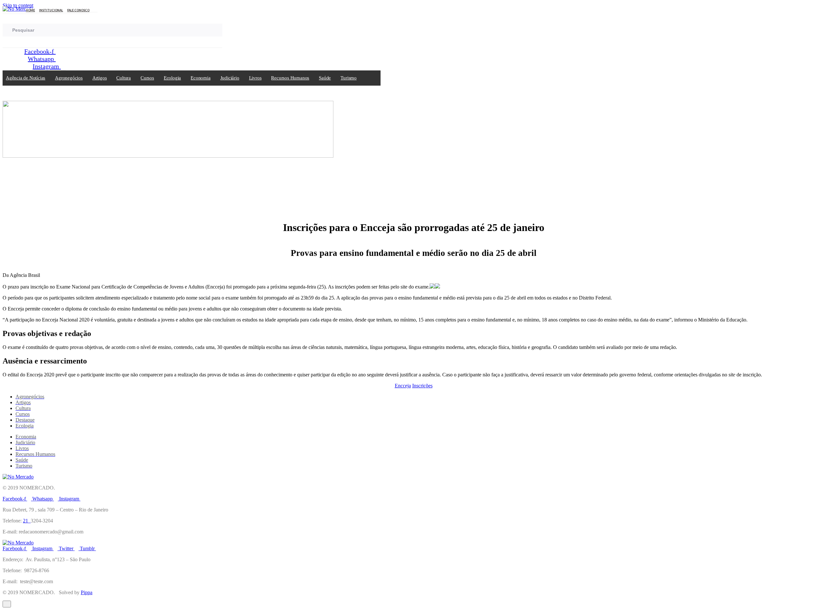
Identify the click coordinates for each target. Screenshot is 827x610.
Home (30, 10)
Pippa (86, 592)
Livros (255, 77)
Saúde (325, 77)
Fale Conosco (78, 10)
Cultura (123, 77)
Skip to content (18, 5)
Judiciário (229, 77)
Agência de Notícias (25, 77)
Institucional (51, 10)
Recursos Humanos (290, 77)
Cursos (147, 77)
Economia (200, 77)
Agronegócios (69, 77)
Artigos (99, 77)
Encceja (403, 385)
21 (27, 520)
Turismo (348, 77)
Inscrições (422, 385)
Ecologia (172, 77)
